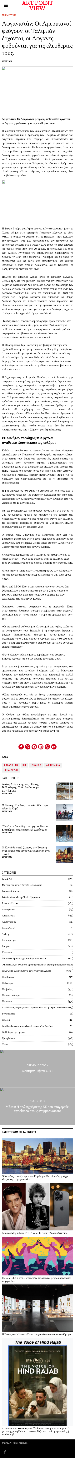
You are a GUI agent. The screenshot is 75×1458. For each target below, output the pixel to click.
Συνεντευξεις (8, 1013)
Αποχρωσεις (8, 915)
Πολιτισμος (8, 983)
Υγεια (5, 1044)
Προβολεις (7, 989)
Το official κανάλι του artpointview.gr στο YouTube (27, 1025)
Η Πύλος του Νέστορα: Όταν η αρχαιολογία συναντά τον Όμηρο (36, 1334)
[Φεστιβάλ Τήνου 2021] (37, 1068)
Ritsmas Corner (10, 903)
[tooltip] (21, 746)
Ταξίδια (6, 1019)
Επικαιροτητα (9, 15)
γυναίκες (36, 765)
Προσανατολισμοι (11, 995)
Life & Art (7, 878)
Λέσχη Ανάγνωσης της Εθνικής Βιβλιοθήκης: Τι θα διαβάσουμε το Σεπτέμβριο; (22, 787)
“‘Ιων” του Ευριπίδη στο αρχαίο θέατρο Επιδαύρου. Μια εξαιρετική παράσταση (25, 828)
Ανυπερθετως (8, 909)
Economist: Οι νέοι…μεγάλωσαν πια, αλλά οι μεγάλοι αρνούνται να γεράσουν (36, 1280)
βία (24, 765)
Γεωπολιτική (8, 927)
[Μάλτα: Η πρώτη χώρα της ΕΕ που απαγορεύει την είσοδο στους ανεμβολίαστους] (37, 1106)
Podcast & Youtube (11, 891)
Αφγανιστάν (11, 765)
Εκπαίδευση (11, 770)
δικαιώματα (53, 765)
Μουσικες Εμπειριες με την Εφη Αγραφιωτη (24, 958)
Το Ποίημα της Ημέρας (13, 1032)
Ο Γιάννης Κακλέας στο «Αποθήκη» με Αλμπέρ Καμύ (25, 807)
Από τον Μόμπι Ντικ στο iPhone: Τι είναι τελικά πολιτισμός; (35, 1233)
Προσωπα (7, 1001)
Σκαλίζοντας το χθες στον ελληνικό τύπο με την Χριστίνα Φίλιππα (35, 1007)
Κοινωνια (7, 952)
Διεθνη (5, 934)
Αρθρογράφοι (9, 921)
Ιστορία (6, 946)
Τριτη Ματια (8, 1038)
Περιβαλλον (8, 976)
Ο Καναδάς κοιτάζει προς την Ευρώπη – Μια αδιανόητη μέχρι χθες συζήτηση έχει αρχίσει (26, 851)
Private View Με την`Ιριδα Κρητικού (21, 897)
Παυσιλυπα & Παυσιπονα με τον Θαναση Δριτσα (26, 970)
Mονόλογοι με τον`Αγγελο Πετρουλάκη (22, 884)
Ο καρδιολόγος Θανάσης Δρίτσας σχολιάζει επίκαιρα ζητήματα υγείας (37, 964)
